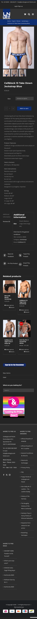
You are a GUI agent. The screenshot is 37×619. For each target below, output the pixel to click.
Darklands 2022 (9, 587)
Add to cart (24, 108)
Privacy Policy (25, 467)
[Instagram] (9, 475)
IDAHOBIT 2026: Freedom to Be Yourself (9, 553)
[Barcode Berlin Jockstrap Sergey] (9, 286)
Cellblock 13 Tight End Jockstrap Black (23, 303)
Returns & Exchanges (24, 461)
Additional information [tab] (6, 216)
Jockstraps (23, 239)
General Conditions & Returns (27, 454)
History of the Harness (25, 497)
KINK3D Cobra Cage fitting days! (9, 569)
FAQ (22, 472)
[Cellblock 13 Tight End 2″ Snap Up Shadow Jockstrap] (9, 328)
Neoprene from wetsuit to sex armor (25, 525)
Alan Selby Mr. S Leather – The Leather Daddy (26, 489)
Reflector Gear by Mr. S (9, 581)
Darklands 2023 (9, 575)
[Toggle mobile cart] (25, 14)
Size (9, 99)
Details (12, 307)
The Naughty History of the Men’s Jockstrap (26, 506)
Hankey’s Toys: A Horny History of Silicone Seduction (27, 515)
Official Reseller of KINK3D (27, 440)
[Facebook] (4, 475)
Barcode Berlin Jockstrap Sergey (8, 298)
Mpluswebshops (19, 607)
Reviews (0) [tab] (6, 221)
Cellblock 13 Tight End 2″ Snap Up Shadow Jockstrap (9, 343)
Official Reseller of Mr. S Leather (27, 447)
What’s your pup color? (9, 562)
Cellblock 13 (21, 242)
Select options (10, 305)
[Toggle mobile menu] (33, 14)
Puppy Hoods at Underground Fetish (26, 479)
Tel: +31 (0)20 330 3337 (10, 448)
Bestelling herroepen (24, 534)
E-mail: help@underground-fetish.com (9, 453)
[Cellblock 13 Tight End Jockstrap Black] (24, 289)
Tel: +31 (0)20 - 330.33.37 (8, 2)
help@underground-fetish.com (26, 2)
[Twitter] (6, 475)
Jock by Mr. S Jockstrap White (23, 341)
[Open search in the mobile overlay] (29, 14)
